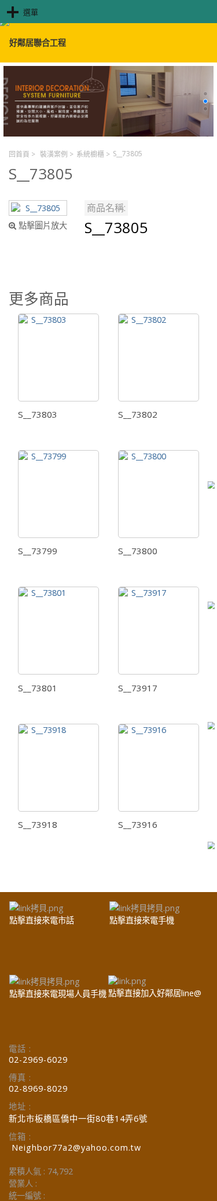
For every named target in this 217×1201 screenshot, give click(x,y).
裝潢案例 (54, 154)
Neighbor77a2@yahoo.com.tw (76, 1147)
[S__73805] (38, 208)
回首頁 (19, 154)
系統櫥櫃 (90, 154)
